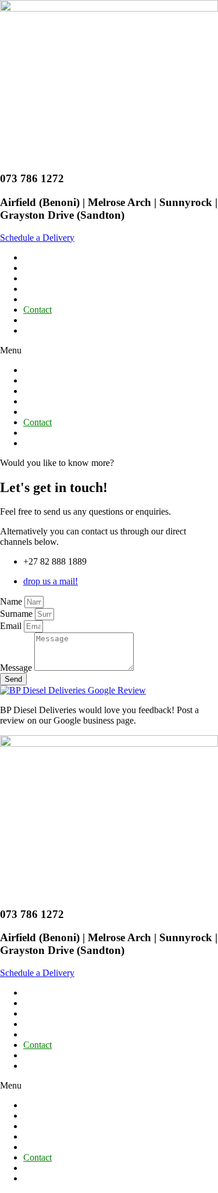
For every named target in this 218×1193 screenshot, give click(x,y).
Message (17, 668)
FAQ (32, 299)
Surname (17, 614)
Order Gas (42, 330)
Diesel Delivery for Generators (79, 289)
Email (12, 626)
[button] (37, 238)
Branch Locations (55, 320)
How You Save (51, 278)
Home (34, 257)
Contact (37, 309)
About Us (41, 268)
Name (12, 601)
